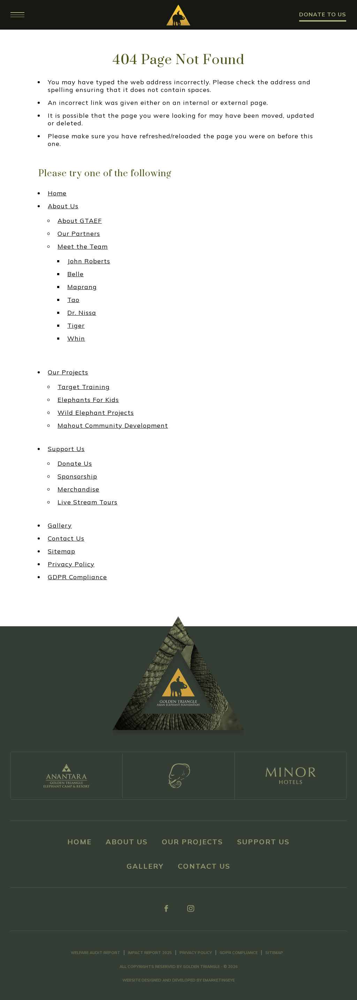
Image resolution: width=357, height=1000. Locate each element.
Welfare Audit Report (95, 952)
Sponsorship (77, 476)
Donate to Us (322, 14)
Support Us (66, 449)
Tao (73, 300)
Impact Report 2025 (150, 952)
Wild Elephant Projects (96, 413)
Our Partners (79, 234)
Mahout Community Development (113, 425)
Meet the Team (83, 246)
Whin (76, 338)
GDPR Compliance (77, 577)
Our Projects (68, 372)
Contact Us (66, 538)
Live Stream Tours (87, 502)
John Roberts (88, 261)
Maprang (82, 287)
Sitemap (61, 551)
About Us (63, 206)
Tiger (76, 326)
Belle (75, 274)
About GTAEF (80, 221)
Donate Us (75, 463)
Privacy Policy (71, 564)
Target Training (84, 387)
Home (57, 193)
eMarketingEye (219, 980)
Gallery (60, 525)
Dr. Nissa (81, 313)
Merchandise (78, 489)
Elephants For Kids (88, 400)
